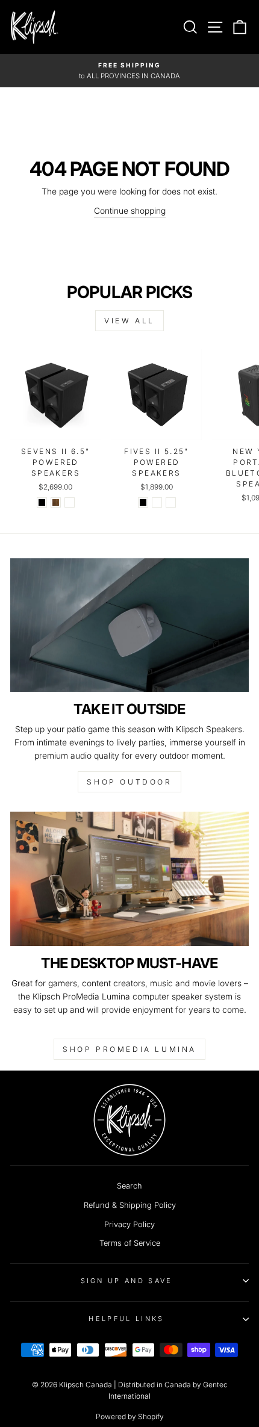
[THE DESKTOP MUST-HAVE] (129, 879)
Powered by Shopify (130, 1416)
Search (129, 1185)
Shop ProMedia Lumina (129, 1049)
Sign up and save (127, 1280)
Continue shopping (130, 211)
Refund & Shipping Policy (130, 1205)
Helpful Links (126, 1318)
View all (129, 320)
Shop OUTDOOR (129, 781)
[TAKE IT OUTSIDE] (129, 625)
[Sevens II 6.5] (41, 502)
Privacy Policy (129, 1224)
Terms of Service (129, 1243)
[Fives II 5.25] (143, 502)
